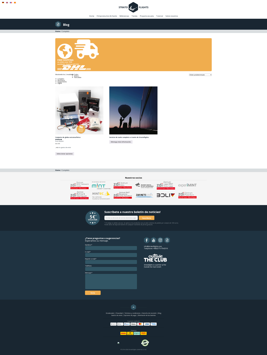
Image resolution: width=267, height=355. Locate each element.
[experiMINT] (187, 185)
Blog (159, 313)
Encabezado (110, 313)
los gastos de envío (65, 147)
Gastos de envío (116, 315)
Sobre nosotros (172, 16)
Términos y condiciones (132, 313)
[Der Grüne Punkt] (145, 343)
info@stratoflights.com (153, 246)
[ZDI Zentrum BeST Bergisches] (123, 195)
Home (91, 16)
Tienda (134, 16)
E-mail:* (88, 252)
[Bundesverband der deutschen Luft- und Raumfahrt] (166, 195)
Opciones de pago (130, 315)
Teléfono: (88, 266)
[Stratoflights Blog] (167, 240)
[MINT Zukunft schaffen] (101, 185)
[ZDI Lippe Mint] (166, 185)
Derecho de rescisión (149, 313)
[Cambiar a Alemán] (3, 2)
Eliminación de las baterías (147, 315)
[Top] (133, 307)
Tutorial (159, 16)
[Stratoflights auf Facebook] (147, 240)
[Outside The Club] (155, 257)
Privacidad (119, 313)
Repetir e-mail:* (90, 259)
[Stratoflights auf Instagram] (160, 240)
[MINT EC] (101, 195)
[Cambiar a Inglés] (7, 2)
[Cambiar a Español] (15, 2)
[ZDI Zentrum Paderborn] (187, 195)
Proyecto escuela (147, 16)
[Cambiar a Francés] (11, 2)
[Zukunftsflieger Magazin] (144, 195)
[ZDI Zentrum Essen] (79, 185)
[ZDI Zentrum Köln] (123, 185)
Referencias (124, 16)
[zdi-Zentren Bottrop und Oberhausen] (79, 195)
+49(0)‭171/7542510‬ (160, 248)
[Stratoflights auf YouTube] (153, 240)
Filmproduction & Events (107, 16)
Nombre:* (88, 245)
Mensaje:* (88, 273)
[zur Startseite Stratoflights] (133, 7)
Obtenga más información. (121, 142)
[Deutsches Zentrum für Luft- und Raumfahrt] (144, 185)
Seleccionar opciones (65, 154)
